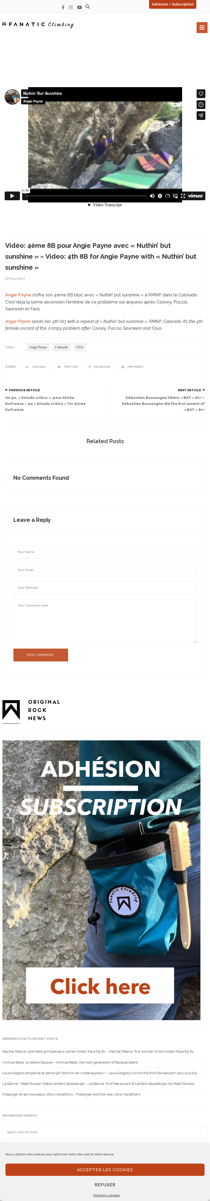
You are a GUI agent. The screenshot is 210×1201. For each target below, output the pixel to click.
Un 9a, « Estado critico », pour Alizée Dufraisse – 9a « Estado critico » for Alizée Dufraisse (45, 404)
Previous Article (24, 390)
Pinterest (135, 366)
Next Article (189, 390)
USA (79, 347)
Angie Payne (18, 295)
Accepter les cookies (105, 1169)
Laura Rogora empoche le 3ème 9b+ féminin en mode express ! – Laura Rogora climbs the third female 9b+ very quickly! (99, 1073)
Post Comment (40, 655)
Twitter (70, 366)
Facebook (101, 366)
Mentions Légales (106, 1195)
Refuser (105, 1184)
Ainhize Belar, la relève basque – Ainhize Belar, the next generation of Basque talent (70, 1062)
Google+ (39, 366)
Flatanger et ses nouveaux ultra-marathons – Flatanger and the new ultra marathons (71, 1094)
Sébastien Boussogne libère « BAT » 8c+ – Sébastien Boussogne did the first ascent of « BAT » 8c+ (163, 404)
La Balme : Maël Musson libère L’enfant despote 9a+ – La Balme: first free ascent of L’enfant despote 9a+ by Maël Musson (98, 1084)
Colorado (61, 347)
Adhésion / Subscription (173, 4)
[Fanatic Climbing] (38, 25)
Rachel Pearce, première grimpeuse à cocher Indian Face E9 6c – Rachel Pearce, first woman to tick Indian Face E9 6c (98, 1051)
